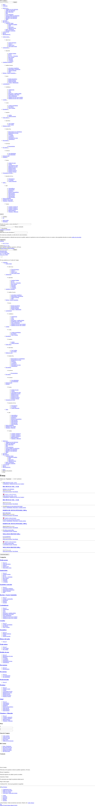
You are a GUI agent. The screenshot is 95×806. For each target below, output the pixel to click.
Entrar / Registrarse (10, 29)
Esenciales (10, 58)
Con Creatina (11, 123)
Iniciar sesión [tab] (6, 220)
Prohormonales (6, 156)
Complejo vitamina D (13, 209)
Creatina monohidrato (13, 105)
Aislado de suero (12, 163)
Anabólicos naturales (7, 62)
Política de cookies (7, 791)
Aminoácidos (6, 47)
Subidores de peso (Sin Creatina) (15, 98)
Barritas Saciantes (12, 81)
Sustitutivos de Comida (8, 199)
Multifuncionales (12, 168)
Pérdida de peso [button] (4, 652)
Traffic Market (31, 802)
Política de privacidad (7, 790)
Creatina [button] (2, 620)
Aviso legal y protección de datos (10, 793)
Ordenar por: (3, 478)
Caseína (10, 164)
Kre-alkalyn (11, 106)
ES (3, 218)
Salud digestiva (11, 194)
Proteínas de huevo (12, 170)
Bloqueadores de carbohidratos (15, 131)
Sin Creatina (11, 124)
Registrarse (3, 239)
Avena (9, 92)
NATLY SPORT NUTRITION (12, 15)
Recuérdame (4, 228)
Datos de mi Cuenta (7, 748)
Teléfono (2, 241)
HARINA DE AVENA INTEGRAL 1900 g (15, 510)
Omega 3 (10, 44)
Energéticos (5, 109)
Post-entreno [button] (3, 665)
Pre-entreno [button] (3, 671)
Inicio (4, 469)
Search (15, 2)
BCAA (10, 54)
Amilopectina (11, 89)
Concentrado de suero (13, 165)
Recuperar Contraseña (10, 30)
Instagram (5, 798)
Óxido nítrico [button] (4, 644)
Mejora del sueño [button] (5, 639)
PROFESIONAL (7, 34)
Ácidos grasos (6, 36)
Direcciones (11, 27)
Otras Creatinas (11, 108)
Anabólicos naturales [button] (6, 584)
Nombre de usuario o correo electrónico (9, 224)
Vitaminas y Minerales (8, 201)
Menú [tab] (4, 4)
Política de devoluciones (8, 740)
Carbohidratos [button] (4, 605)
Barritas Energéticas (12, 79)
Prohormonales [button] (4, 679)
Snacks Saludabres (7, 198)
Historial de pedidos (12, 24)
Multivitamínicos (12, 210)
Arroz (9, 91)
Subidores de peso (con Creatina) (15, 97)
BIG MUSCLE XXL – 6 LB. (11, 486)
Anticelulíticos (11, 188)
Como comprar (6, 735)
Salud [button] (1, 699)
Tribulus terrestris (12, 116)
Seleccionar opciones (7, 491)
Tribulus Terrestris (12, 70)
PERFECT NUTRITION (11, 18)
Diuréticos (10, 134)
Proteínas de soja (12, 169)
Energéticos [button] (3, 630)
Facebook (5, 796)
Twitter (4, 795)
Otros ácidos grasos (12, 46)
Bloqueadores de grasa (13, 133)
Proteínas (5, 157)
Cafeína (10, 115)
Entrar (2, 231)
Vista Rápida (15, 491)
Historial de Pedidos (7, 750)
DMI (7, 13)
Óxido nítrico (6, 117)
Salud (4, 182)
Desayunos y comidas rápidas (14, 93)
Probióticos (10, 191)
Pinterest (5, 799)
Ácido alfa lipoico (12, 42)
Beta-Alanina (11, 57)
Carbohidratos (6, 84)
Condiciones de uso (7, 789)
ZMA (9, 71)
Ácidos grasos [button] (4, 560)
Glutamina (10, 59)
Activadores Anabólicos (13, 68)
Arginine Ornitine (12, 53)
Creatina (4, 99)
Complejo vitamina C (13, 208)
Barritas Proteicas (12, 80)
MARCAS (5, 8)
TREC (7, 19)
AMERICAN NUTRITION (12, 9)
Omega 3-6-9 (11, 45)
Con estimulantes (12, 153)
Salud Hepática (11, 197)
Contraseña (2, 225)
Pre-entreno (5, 147)
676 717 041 (6, 245)
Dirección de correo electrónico (7, 232)
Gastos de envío (6, 737)
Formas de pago (6, 738)
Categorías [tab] (5, 5)
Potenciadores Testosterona (14, 69)
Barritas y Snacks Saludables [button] (8, 595)
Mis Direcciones (6, 751)
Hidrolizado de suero (13, 166)
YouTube (5, 800)
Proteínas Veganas (12, 171)
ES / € (2, 214)
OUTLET (5, 20)
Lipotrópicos (11, 136)
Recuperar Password (7, 747)
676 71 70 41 (6, 243)
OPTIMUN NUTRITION (11, 17)
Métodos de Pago (12, 28)
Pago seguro (5, 739)
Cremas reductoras (12, 181)
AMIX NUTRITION (10, 10)
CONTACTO (6, 32)
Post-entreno (5, 140)
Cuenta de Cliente (9, 23)
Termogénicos (11, 139)
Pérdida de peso (6, 126)
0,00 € (4, 254)
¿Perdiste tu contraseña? (5, 229)
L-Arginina (10, 61)
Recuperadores (11, 146)
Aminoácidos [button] (3, 570)
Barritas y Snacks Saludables (9, 73)
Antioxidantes (11, 189)
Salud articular (11, 193)
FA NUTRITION (9, 14)
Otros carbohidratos (12, 96)
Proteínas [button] (2, 685)
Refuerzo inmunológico (13, 192)
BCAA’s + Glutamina (13, 56)
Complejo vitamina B (13, 206)
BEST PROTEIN (9, 12)
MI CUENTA (6, 22)
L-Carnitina (10, 135)
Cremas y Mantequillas (13, 82)
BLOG (4, 33)
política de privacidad (76, 237)
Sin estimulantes (11, 154)
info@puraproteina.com (5, 765)
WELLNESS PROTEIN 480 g (11, 534)
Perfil (9, 25)
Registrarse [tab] (5, 221)
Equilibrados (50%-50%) (13, 94)
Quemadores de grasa (13, 138)
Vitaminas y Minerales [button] (6, 713)
